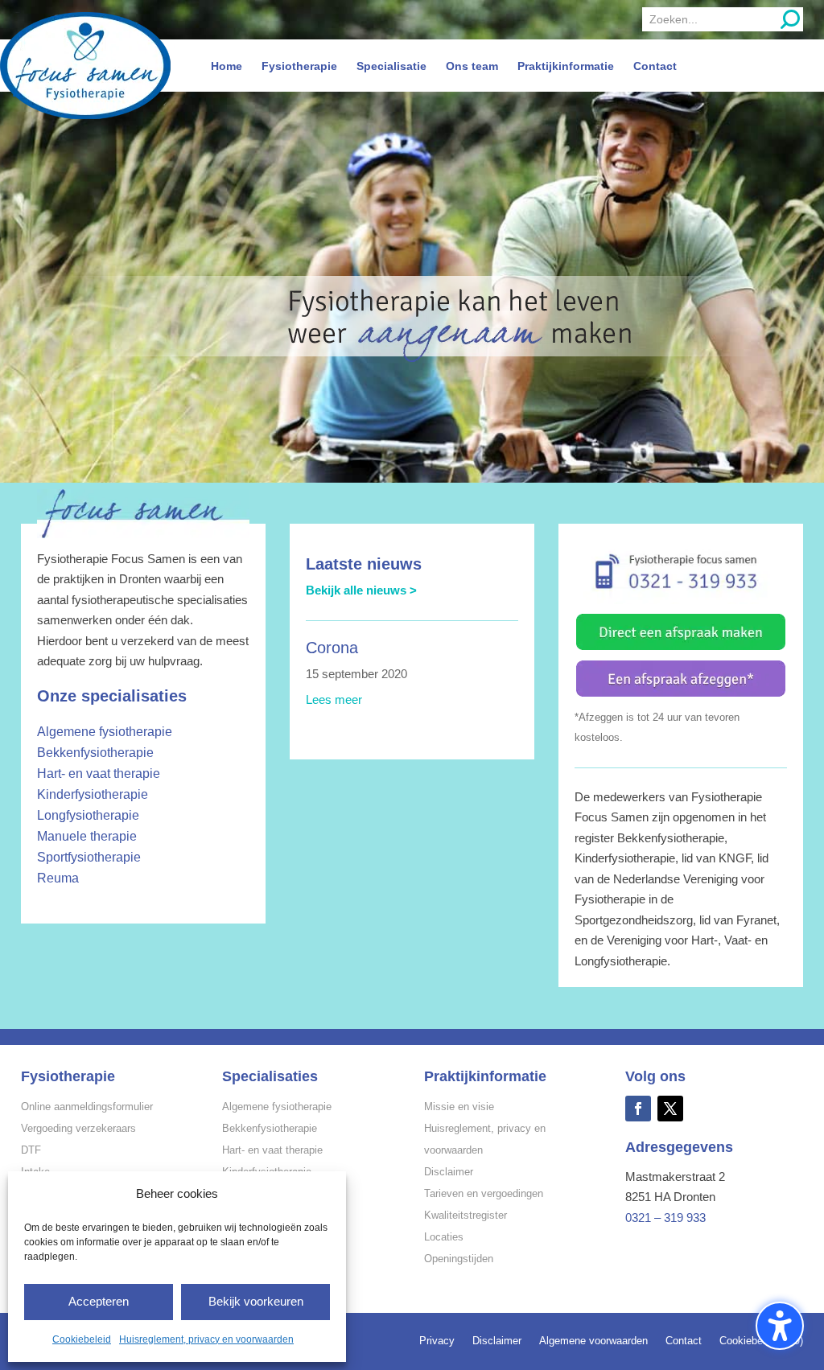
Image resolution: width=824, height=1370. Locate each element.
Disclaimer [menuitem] (496, 1341)
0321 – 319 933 (665, 1217)
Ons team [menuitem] (472, 66)
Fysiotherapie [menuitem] (299, 66)
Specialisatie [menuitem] (391, 66)
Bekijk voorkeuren (255, 1301)
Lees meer (334, 699)
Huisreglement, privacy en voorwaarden (206, 1339)
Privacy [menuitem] (437, 1341)
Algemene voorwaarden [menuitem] (593, 1341)
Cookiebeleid (81, 1339)
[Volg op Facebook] (638, 1108)
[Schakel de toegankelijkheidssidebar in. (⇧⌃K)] (780, 1326)
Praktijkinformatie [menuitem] (565, 66)
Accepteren (98, 1301)
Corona (332, 647)
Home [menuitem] (226, 66)
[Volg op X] (670, 1108)
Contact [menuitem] (655, 66)
